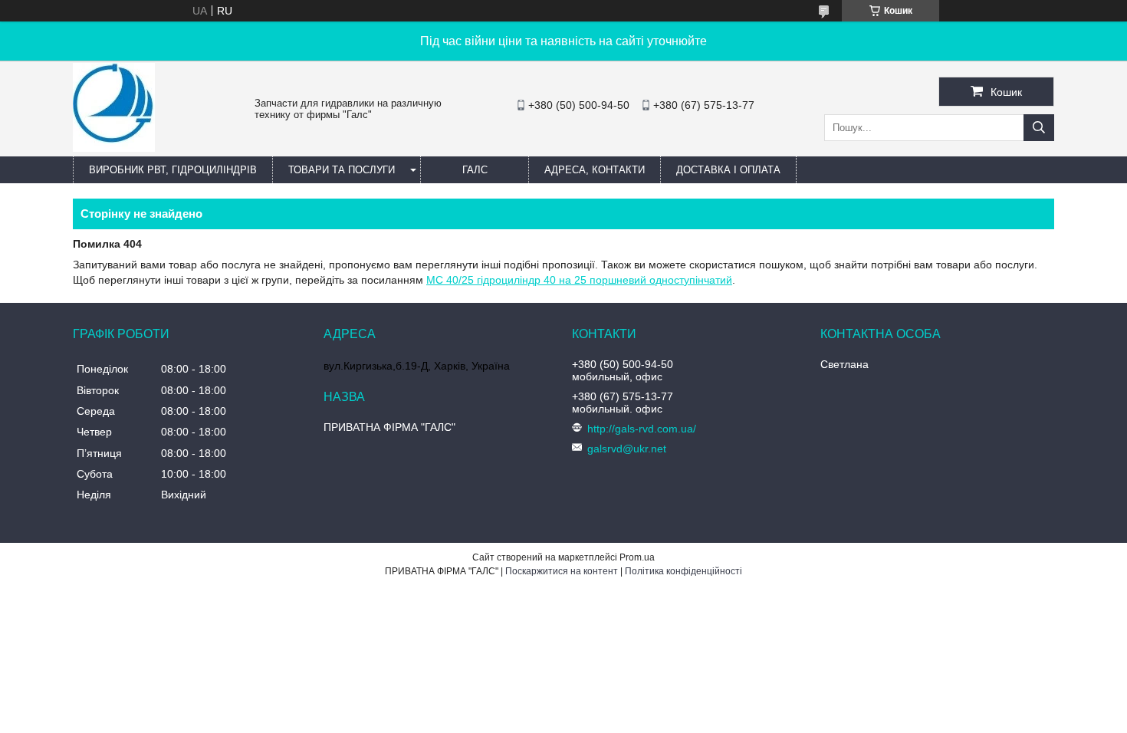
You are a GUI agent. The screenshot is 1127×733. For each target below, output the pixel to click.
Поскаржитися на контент (561, 571)
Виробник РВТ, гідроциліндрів (173, 170)
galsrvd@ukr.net (626, 448)
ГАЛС (475, 170)
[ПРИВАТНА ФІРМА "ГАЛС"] (114, 148)
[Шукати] (1039, 127)
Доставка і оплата (728, 170)
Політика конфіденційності (683, 571)
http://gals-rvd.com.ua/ (641, 428)
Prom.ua (637, 557)
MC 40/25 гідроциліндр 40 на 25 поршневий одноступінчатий (579, 280)
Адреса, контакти (594, 170)
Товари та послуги (341, 170)
